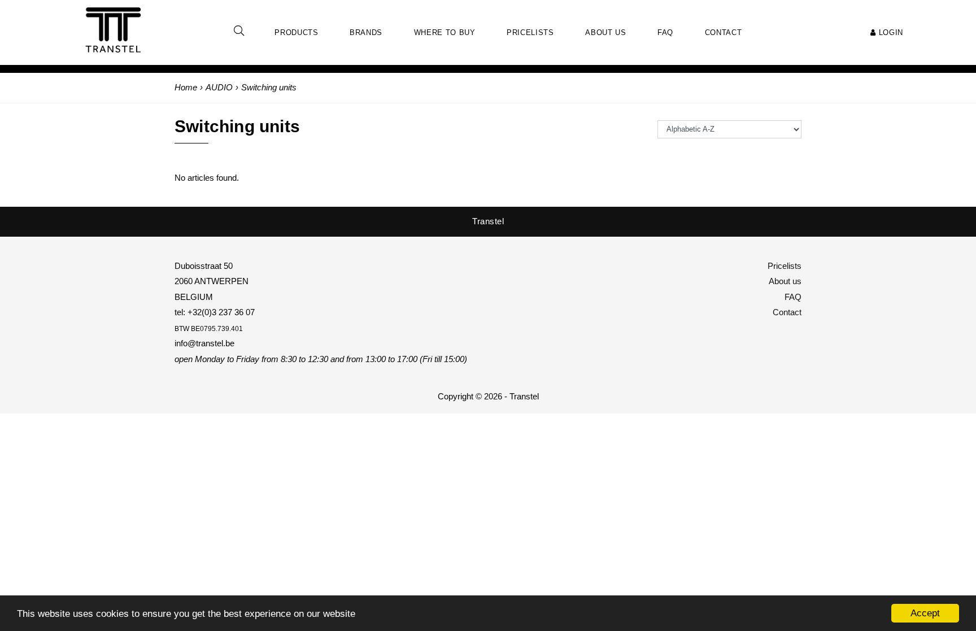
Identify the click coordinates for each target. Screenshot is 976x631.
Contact (787, 312)
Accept (925, 613)
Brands (366, 32)
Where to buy (445, 32)
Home (186, 87)
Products (296, 32)
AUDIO (219, 87)
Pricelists (784, 266)
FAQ (793, 297)
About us (785, 281)
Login (889, 32)
